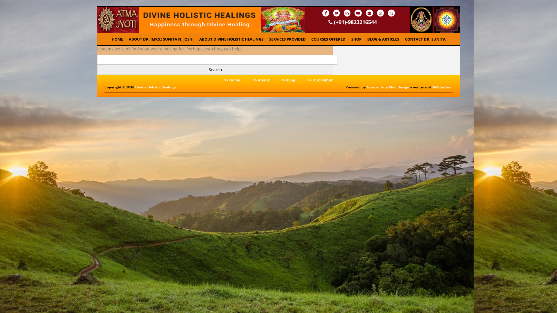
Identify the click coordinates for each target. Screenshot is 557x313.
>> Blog (288, 80)
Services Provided (287, 39)
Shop (356, 39)
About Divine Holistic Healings (231, 39)
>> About (261, 80)
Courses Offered (328, 39)
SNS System (442, 87)
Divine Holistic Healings (155, 87)
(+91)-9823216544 (354, 22)
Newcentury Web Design (388, 87)
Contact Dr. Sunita (425, 39)
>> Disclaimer (320, 80)
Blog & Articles (383, 39)
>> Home (232, 80)
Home (117, 39)
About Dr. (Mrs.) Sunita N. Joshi (161, 39)
